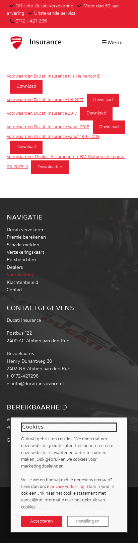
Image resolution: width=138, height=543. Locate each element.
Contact (15, 290)
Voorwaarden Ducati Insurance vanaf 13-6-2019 (53, 137)
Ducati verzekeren (26, 230)
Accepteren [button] (41, 521)
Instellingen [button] (87, 521)
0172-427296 (25, 376)
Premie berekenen (26, 237)
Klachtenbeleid (22, 283)
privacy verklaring (67, 487)
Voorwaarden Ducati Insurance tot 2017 (45, 100)
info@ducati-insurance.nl (38, 384)
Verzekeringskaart (25, 252)
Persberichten (21, 260)
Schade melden (23, 245)
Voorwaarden (20, 275)
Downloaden (50, 167)
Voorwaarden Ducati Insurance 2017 (42, 113)
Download (26, 87)
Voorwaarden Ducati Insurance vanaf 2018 (48, 127)
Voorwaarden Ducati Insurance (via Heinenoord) (53, 77)
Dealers (15, 267)
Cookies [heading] (33, 427)
